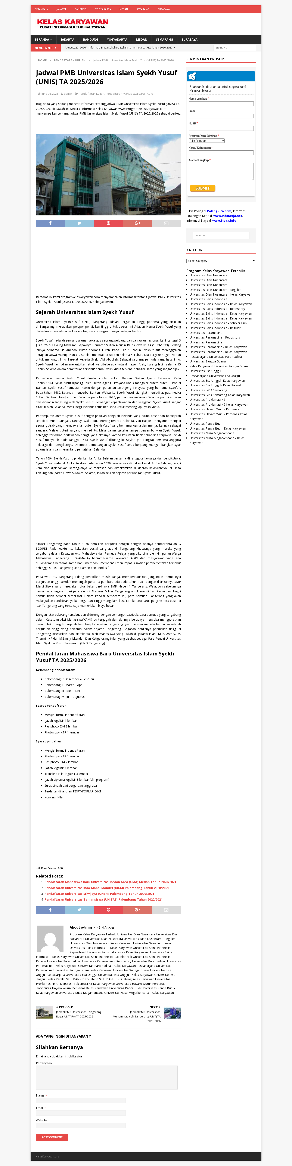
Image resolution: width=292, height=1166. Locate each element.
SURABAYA (164, 9)
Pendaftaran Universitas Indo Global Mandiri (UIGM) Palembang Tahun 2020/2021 (106, 888)
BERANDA (40, 9)
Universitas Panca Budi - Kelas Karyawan (218, 428)
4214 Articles (106, 927)
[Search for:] (234, 48)
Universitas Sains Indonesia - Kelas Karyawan (101, 948)
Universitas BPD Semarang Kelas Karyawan (220, 395)
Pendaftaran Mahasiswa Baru (125, 94)
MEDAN (123, 9)
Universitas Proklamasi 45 (207, 400)
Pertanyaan (44, 1063)
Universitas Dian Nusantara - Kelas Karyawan (101, 943)
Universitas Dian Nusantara (136, 934)
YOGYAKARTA (103, 9)
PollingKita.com (219, 211)
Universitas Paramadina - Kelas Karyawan (107, 966)
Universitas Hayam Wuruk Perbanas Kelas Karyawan (72, 988)
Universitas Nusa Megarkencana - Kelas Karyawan (139, 993)
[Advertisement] (108, 263)
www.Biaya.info (224, 220)
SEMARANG (142, 9)
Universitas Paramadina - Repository (106, 961)
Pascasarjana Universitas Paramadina (216, 357)
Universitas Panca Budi (125, 988)
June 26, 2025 (49, 94)
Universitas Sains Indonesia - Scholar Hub (103, 957)
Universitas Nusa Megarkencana (81, 993)
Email (40, 1108)
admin (68, 94)
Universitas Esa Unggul (205, 371)
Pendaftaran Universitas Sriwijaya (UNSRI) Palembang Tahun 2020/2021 (99, 894)
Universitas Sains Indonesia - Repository (217, 309)
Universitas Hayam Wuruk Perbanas (140, 984)
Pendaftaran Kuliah (91, 94)
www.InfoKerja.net (227, 216)
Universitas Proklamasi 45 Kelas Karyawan (85, 984)
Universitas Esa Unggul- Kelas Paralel (215, 385)
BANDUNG (81, 9)
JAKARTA (61, 9)
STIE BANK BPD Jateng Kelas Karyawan (126, 979)
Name (40, 1095)
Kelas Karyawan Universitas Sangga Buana (119, 970)
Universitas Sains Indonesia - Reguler (215, 328)
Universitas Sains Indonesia (152, 943)
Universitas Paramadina (63, 961)
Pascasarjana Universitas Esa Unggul (71, 975)
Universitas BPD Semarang (208, 390)
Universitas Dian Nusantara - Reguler (149, 939)
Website (41, 1120)
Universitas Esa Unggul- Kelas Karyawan (125, 975)
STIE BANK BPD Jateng (82, 979)
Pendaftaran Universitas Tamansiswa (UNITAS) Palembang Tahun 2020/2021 (103, 899)
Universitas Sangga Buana (71, 970)
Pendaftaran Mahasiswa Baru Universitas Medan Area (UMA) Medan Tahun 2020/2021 (110, 882)
